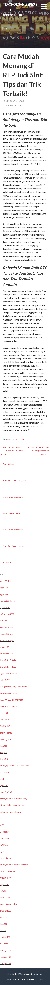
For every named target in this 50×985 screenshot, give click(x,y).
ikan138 (3, 621)
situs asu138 (5, 911)
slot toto (4, 917)
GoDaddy (39, 979)
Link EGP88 (5, 680)
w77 (2, 818)
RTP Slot (7, 562)
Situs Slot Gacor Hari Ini (13, 546)
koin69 (3, 891)
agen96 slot (5, 607)
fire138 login (5, 878)
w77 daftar (5, 772)
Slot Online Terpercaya (13, 497)
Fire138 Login (9, 464)
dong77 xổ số (6, 792)
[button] (45, 8)
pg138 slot (4, 845)
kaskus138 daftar (7, 601)
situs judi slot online (11, 513)
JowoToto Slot (6, 654)
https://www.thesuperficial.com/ (14, 864)
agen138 (4, 851)
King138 (3, 746)
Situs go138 (5, 950)
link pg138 (4, 647)
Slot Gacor (5, 838)
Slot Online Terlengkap (13, 530)
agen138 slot (6, 858)
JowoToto (4, 759)
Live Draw (4, 719)
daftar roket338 (7, 614)
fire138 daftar (6, 726)
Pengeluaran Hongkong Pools (13, 686)
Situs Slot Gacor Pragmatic (15, 480)
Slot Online (20, 439)
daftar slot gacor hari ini (10, 812)
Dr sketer (4, 832)
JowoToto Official (8, 660)
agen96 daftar (6, 733)
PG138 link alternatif (9, 706)
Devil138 (4, 713)
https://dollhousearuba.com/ (12, 805)
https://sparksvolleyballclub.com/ (14, 766)
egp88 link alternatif (9, 673)
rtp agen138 (5, 957)
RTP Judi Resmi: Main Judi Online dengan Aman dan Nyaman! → (38, 450)
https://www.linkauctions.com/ (13, 799)
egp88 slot (4, 588)
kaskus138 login (7, 627)
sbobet (3, 779)
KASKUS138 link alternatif (11, 700)
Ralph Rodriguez (14, 105)
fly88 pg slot (5, 739)
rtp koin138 (5, 937)
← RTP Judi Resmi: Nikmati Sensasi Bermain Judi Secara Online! (12, 450)
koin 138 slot (5, 897)
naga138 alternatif (8, 871)
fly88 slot (4, 785)
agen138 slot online (8, 904)
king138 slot (5, 581)
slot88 (3, 930)
